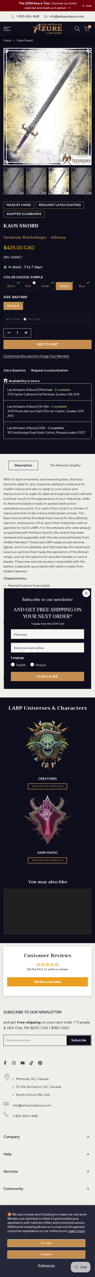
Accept (46, 1243)
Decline (46, 1254)
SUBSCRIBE (47, 676)
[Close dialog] (86, 593)
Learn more (76, 1231)
